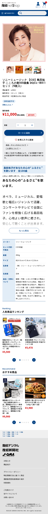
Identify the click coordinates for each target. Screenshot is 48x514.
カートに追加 (24, 132)
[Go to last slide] (3, 69)
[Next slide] (44, 69)
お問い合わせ (9, 497)
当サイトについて (10, 493)
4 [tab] (26, 360)
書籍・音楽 (10, 432)
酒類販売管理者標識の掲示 (14, 479)
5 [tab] (28, 360)
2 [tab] (22, 360)
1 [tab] (20, 360)
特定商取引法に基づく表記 (14, 475)
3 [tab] (24, 360)
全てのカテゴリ (9, 13)
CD (17, 432)
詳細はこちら (6, 105)
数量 (5, 125)
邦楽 (21, 432)
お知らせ (7, 461)
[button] (10, 69)
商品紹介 (7, 464)
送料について (14, 148)
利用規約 (7, 483)
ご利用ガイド (9, 490)
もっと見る (24, 230)
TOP (3, 432)
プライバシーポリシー (12, 472)
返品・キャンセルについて (16, 145)
